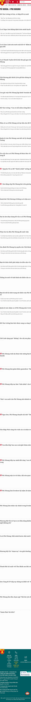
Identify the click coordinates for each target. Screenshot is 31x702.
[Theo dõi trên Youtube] (13, 2)
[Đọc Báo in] (18, 2)
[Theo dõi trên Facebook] (11, 2)
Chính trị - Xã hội (21, 5)
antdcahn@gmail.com (25, 662)
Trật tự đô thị (12, 5)
